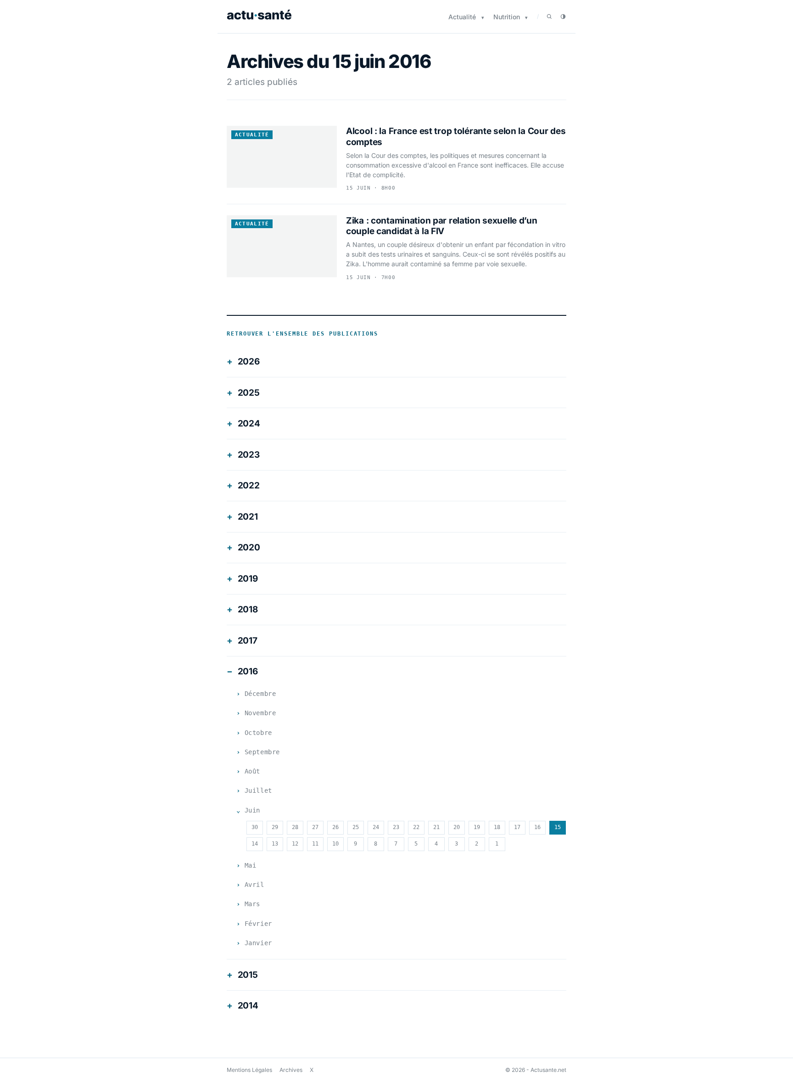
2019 (248, 578)
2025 (249, 392)
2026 (249, 361)
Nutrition (506, 17)
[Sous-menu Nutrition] (526, 17)
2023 (249, 454)
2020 (249, 547)
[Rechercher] (549, 16)
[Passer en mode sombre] (563, 16)
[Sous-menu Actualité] (483, 17)
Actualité (462, 17)
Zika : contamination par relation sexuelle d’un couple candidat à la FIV (441, 226)
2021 (248, 516)
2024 (249, 423)
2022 (249, 485)
